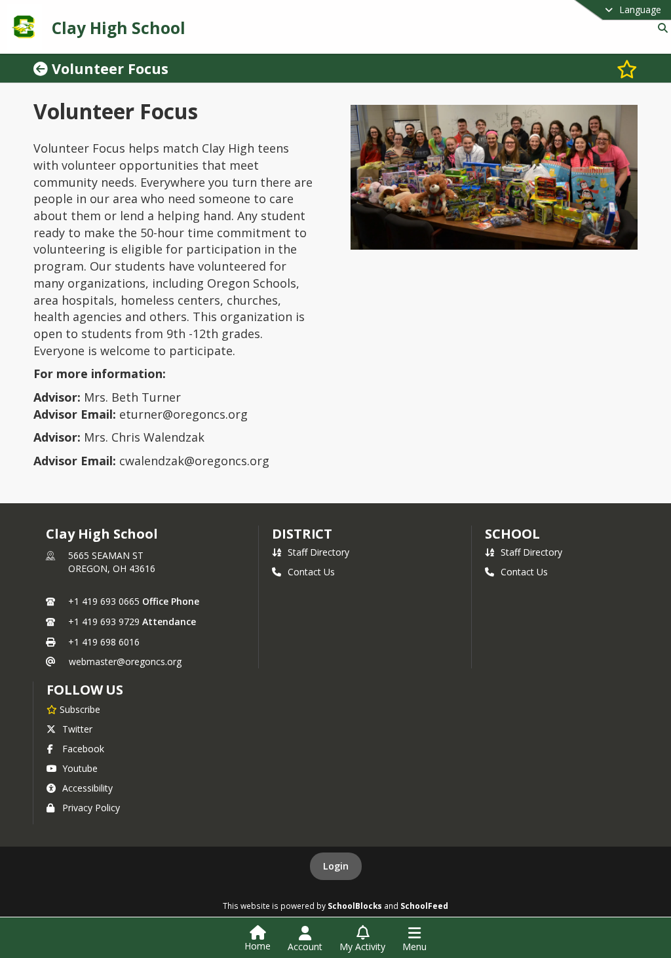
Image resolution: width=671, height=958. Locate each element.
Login (336, 866)
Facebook (83, 748)
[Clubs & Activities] (42, 68)
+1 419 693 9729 (104, 621)
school (512, 534)
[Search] (660, 28)
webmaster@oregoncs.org (125, 661)
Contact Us (311, 571)
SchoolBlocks (355, 905)
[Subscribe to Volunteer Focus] (627, 68)
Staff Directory (318, 552)
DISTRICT (302, 534)
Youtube (80, 768)
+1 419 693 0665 (104, 601)
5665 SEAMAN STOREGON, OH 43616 (111, 562)
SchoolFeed (424, 905)
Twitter (77, 729)
